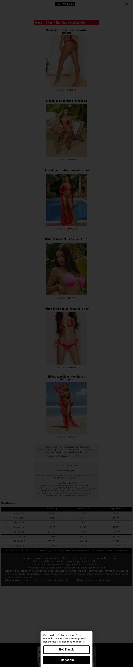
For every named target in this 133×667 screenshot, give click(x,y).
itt (83, 642)
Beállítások (66, 649)
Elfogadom (66, 659)
